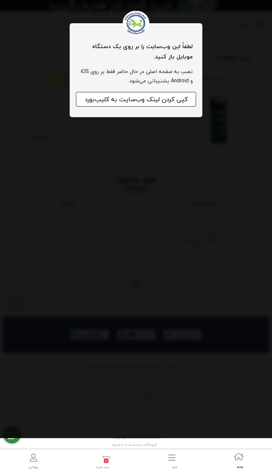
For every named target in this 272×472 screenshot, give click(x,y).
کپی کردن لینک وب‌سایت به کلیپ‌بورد (136, 99)
